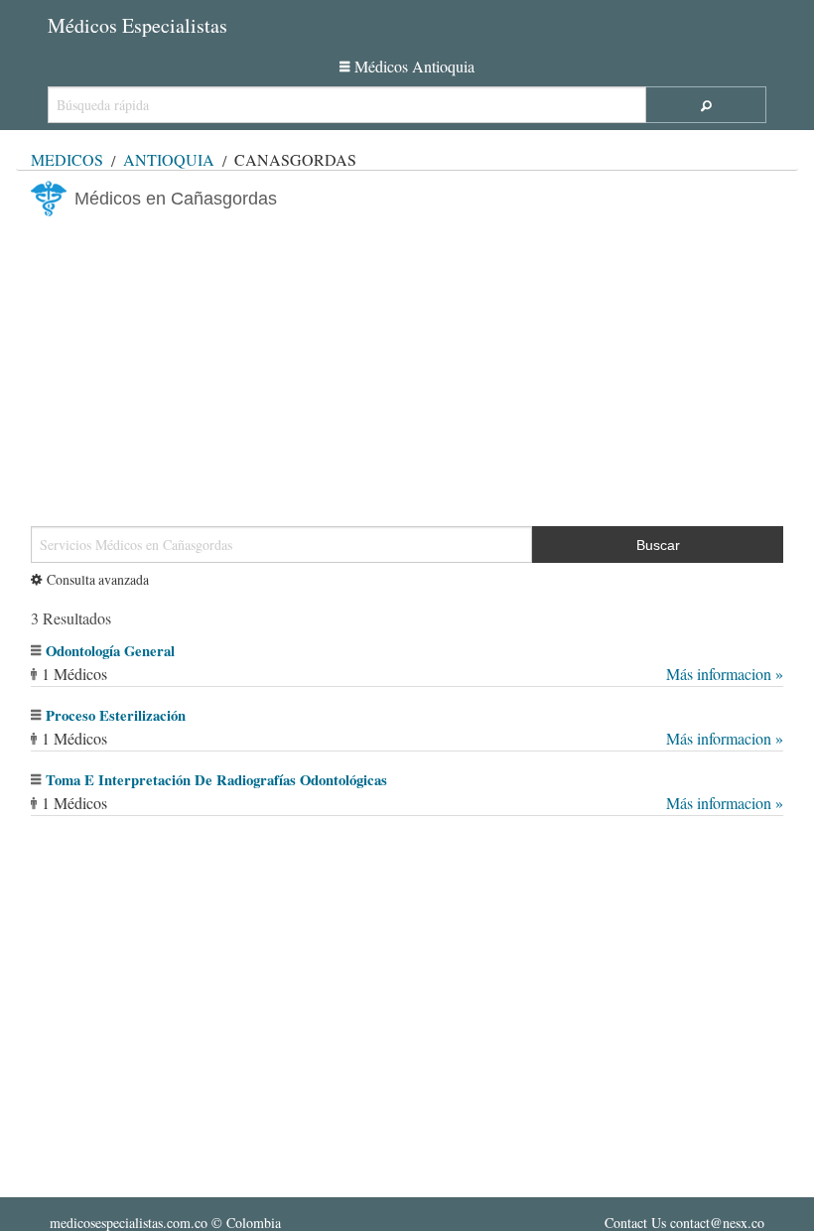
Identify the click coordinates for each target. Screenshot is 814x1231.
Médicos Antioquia (414, 66)
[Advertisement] (407, 363)
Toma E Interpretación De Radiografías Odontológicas (216, 779)
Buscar (658, 545)
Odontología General (110, 650)
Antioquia (168, 159)
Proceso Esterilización (116, 715)
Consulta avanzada (98, 579)
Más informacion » (724, 673)
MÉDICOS (67, 159)
